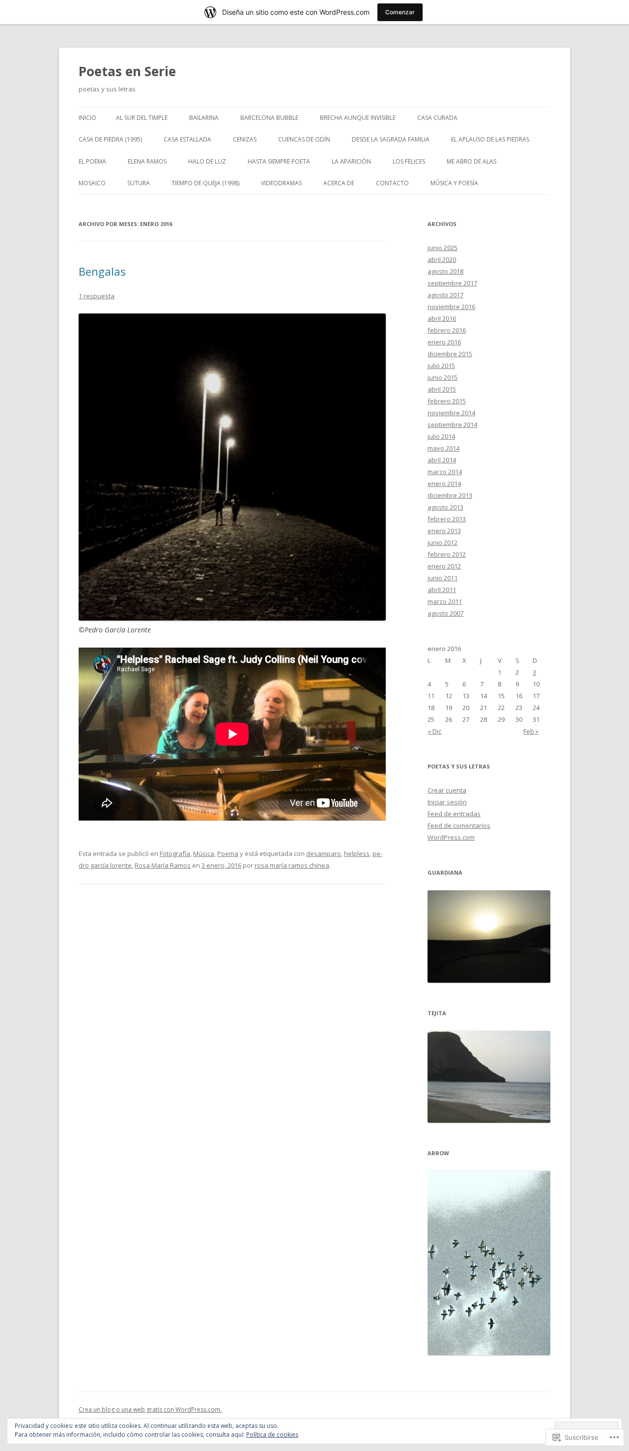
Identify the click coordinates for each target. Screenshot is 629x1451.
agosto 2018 (445, 271)
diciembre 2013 (450, 495)
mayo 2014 (443, 448)
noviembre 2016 (451, 306)
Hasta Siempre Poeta (279, 161)
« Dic (434, 731)
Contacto (392, 183)
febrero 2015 (447, 401)
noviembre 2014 (451, 412)
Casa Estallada (187, 139)
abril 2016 (442, 318)
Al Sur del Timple (142, 118)
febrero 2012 (447, 554)
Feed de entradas (454, 813)
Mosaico (92, 183)
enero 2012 (444, 566)
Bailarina (204, 118)
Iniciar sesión (447, 801)
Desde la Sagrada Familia (390, 139)
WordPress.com (451, 837)
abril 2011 (442, 589)
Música (203, 853)
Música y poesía (454, 183)
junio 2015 (442, 377)
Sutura (138, 183)
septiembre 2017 (452, 283)
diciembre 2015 (450, 353)
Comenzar (400, 12)
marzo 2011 (445, 601)
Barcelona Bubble (269, 118)
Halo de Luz (207, 161)
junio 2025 (442, 247)
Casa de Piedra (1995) (110, 139)
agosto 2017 (445, 294)
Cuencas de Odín (304, 139)
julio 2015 (441, 365)
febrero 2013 (447, 518)
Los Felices (409, 161)
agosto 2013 (445, 507)
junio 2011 (442, 577)
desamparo (323, 853)
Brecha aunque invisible (358, 118)
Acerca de (338, 183)
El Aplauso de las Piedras (490, 139)
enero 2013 (444, 530)
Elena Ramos (147, 161)
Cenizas (245, 139)
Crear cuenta (447, 790)
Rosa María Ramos (163, 865)
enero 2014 (444, 483)
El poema (92, 161)
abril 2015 (442, 389)
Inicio (87, 118)
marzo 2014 (445, 471)
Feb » (531, 731)
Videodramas (281, 183)
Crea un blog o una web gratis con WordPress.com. (150, 1409)
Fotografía (175, 853)
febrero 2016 (447, 330)
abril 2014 (442, 459)
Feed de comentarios (459, 825)
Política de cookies (272, 1434)
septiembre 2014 (452, 424)
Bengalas (102, 271)
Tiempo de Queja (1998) (205, 183)
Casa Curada (437, 118)
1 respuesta (96, 295)
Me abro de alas (471, 161)
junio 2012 (442, 542)
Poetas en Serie (127, 71)
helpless (357, 853)
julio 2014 (441, 436)
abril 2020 (442, 259)
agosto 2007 (445, 613)
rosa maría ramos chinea (292, 865)
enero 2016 (444, 342)
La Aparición (351, 161)
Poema (227, 853)
